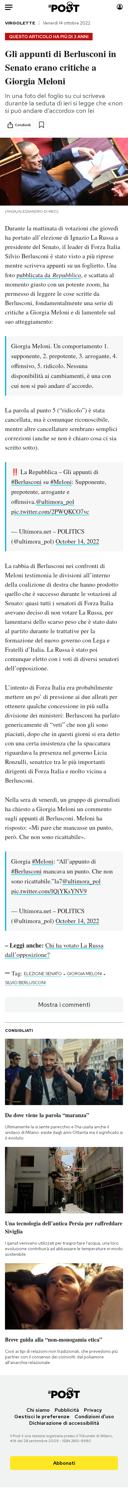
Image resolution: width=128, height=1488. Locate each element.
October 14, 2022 (77, 541)
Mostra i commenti (64, 1005)
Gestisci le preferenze (42, 1416)
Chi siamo (38, 1410)
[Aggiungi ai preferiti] (41, 125)
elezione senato (43, 973)
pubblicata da (48, 275)
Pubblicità (67, 1410)
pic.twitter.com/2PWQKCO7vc (50, 511)
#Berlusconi (26, 481)
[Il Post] (64, 7)
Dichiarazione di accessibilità (64, 1423)
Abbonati (64, 1463)
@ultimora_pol (55, 501)
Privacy (93, 1410)
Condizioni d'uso (94, 1416)
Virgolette (20, 23)
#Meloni (61, 481)
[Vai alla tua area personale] (120, 7)
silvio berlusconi (25, 982)
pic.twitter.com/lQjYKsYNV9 (49, 891)
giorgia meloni (84, 973)
